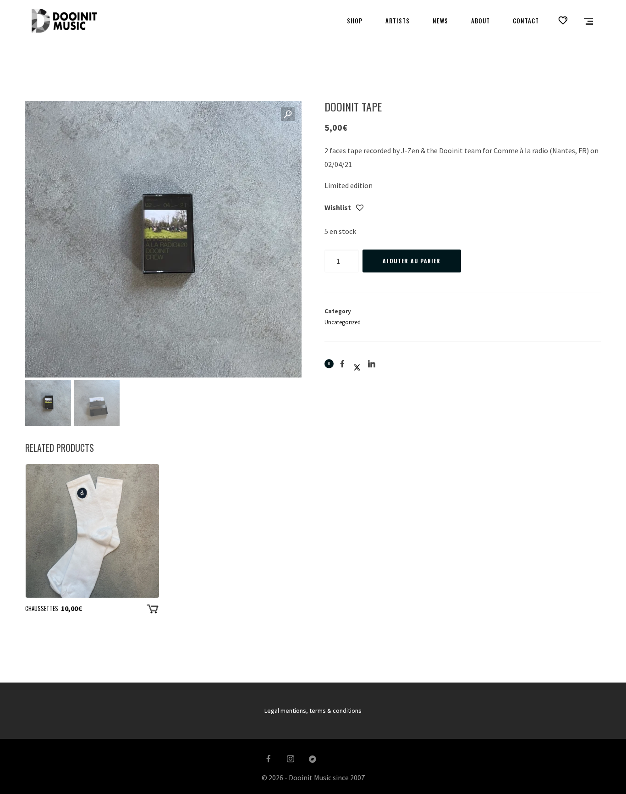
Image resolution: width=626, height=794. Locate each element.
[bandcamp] (312, 759)
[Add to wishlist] (359, 208)
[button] (288, 115)
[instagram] (290, 759)
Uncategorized (342, 322)
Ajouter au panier (411, 261)
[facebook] (268, 759)
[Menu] (588, 20)
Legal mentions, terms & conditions (313, 710)
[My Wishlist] (563, 20)
